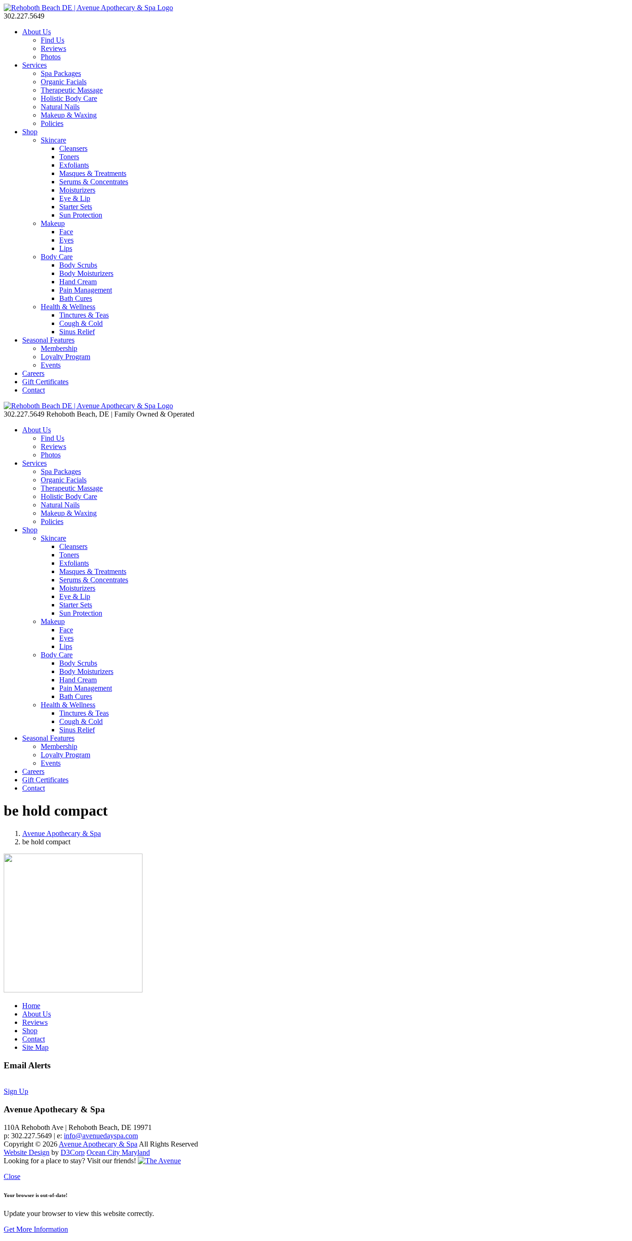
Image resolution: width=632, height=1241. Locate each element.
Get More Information (36, 1229)
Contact (33, 390)
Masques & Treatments (92, 173)
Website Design (27, 1152)
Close (12, 1176)
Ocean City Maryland (118, 1152)
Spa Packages (61, 73)
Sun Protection (80, 215)
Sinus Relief (77, 332)
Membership (59, 348)
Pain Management (85, 290)
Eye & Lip (74, 198)
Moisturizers (77, 190)
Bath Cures (75, 298)
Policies (52, 123)
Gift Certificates (45, 382)
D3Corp (73, 1152)
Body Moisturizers (86, 273)
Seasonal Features (48, 340)
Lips (65, 248)
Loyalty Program (65, 357)
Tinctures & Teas (84, 315)
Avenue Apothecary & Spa (61, 833)
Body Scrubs (78, 265)
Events (51, 365)
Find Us (52, 40)
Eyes (66, 240)
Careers (33, 373)
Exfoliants (74, 165)
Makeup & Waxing (69, 115)
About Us (36, 32)
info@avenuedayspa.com (101, 1136)
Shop (29, 132)
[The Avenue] (159, 1161)
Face (66, 232)
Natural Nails (60, 107)
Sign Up (16, 1091)
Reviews (53, 48)
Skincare (53, 140)
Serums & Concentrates (93, 182)
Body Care (57, 257)
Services (34, 65)
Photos (51, 57)
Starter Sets (75, 207)
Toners (69, 157)
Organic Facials (64, 82)
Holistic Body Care (69, 98)
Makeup (53, 223)
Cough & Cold (81, 323)
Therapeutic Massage (72, 90)
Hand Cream (78, 282)
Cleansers (73, 148)
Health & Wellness (68, 307)
